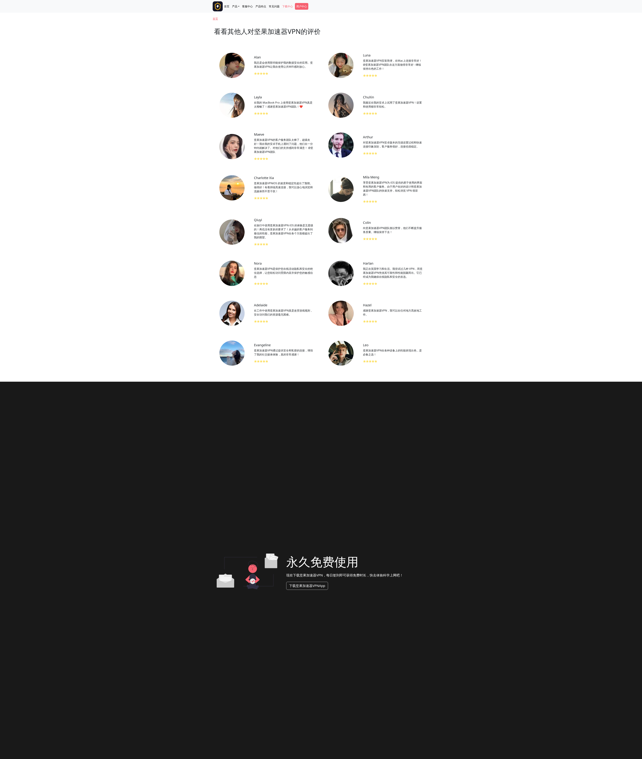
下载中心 (287, 6)
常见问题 (274, 6)
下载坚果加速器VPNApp (307, 585)
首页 (226, 6)
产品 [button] (234, 6)
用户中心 (301, 6)
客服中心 (247, 6)
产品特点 (260, 6)
